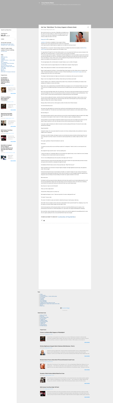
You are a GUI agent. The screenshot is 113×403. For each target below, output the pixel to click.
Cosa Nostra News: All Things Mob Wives (66, 216)
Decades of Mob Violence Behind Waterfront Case (52, 373)
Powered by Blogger (66, 308)
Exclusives (42, 298)
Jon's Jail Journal (43, 318)
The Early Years (4, 51)
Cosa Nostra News (47, 3)
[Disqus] (65, 240)
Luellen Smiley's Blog (44, 317)
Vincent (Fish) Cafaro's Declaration (7, 63)
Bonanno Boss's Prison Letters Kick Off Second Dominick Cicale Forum (57, 359)
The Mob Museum (43, 325)
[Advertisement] (65, 15)
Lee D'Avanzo (42, 295)
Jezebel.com (43, 42)
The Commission (43, 300)
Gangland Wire (43, 322)
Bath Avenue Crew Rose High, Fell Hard (49, 387)
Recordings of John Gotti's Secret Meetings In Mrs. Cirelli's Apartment (7, 44)
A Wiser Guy (42, 323)
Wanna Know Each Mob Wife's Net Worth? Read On (6, 115)
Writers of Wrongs (43, 315)
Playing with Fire (44, 39)
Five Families (42, 297)
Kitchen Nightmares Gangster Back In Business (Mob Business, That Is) (57, 346)
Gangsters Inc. (42, 319)
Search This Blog (43, 301)
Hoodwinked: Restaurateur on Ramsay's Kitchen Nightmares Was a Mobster (5, 80)
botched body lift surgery (77, 71)
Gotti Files (42, 299)
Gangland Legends (43, 320)
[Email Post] (44, 220)
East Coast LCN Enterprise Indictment (8, 71)
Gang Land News (43, 324)
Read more (87, 342)
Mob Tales (42, 316)
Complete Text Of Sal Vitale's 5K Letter (47, 302)
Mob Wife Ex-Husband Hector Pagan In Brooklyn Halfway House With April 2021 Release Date (7, 148)
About (41, 294)
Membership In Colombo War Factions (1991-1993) (49, 303)
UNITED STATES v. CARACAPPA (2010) (48, 296)
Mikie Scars (42, 305)
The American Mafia (44, 321)
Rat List (41, 304)
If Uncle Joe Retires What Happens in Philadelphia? (52, 332)
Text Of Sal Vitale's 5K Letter (6, 65)
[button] (88, 27)
